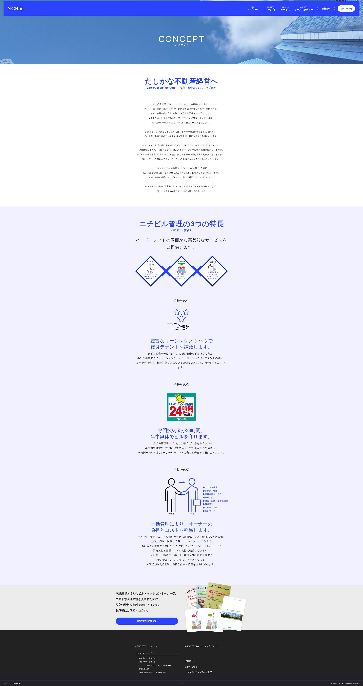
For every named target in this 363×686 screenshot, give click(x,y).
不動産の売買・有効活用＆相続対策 (152, 673)
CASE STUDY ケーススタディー (201, 646)
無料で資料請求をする (147, 621)
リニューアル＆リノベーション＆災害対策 (155, 665)
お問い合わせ (346, 8)
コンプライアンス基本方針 (197, 672)
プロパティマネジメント (148, 658)
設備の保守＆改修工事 (147, 662)
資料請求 (326, 8)
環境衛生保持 (144, 669)
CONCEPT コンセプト (146, 646)
